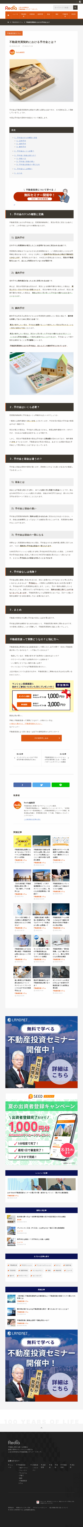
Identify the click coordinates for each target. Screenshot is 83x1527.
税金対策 (58, 1270)
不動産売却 (65, 15)
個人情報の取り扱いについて (58, 1507)
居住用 (73, 14)
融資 (20, 1478)
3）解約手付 (21, 147)
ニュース (15, 14)
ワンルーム (23, 1473)
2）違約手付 (21, 144)
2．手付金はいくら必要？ (24, 151)
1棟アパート (23, 1468)
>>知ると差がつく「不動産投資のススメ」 (25, 723)
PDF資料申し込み (41, 738)
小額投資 (32, 14)
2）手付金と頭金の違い (25, 161)
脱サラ (12, 1275)
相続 (57, 14)
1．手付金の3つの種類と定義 (25, 138)
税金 (48, 14)
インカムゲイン (38, 1270)
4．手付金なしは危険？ (23, 169)
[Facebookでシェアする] (22, 785)
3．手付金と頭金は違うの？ (25, 155)
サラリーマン (23, 1275)
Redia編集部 (29, 803)
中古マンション (27, 1265)
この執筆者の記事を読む (32, 819)
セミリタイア (37, 1275)
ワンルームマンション (44, 1265)
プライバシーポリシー (40, 1507)
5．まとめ (18, 173)
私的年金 (68, 1265)
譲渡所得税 (24, 1270)
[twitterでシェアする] (41, 785)
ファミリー (23, 1470)
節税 (49, 1270)
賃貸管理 (40, 14)
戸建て (21, 1475)
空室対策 (13, 1270)
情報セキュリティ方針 (23, 1507)
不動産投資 (23, 15)
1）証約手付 (21, 141)
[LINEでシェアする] (61, 785)
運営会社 (11, 1507)
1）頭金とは (21, 158)
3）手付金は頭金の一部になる (28, 164)
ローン (58, 1265)
